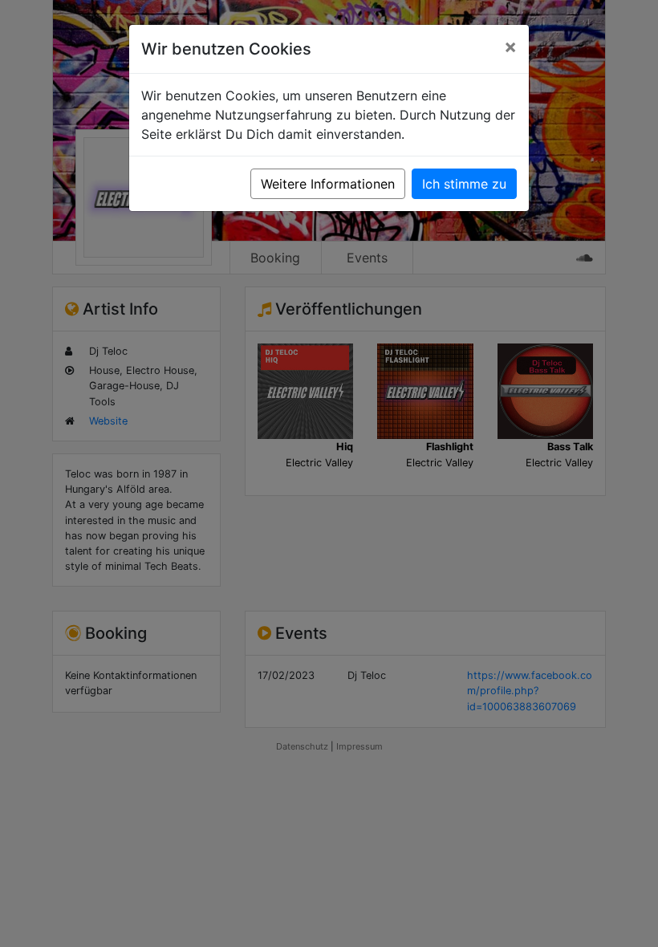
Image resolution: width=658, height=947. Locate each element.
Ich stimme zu (464, 184)
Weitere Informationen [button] (328, 184)
